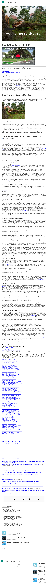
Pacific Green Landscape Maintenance (11, 72)
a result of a (25, 210)
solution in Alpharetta (9, 264)
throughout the (16, 165)
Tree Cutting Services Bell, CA (9, 362)
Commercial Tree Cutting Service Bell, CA (11, 374)
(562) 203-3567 (5, 71)
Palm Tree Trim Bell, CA (7, 373)
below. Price (4, 286)
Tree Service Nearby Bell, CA (8, 392)
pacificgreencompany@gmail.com (13, 349)
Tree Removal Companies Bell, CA (10, 361)
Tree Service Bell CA (9, 28)
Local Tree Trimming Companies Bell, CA (11, 364)
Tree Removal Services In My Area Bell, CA (11, 391)
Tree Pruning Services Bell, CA (9, 372)
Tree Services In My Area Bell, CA (9, 407)
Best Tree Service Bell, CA (8, 412)
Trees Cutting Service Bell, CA (9, 375)
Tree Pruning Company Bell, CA (9, 365)
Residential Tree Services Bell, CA (9, 420)
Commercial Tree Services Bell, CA (10, 368)
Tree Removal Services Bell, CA (9, 402)
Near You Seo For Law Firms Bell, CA (10, 443)
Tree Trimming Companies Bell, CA (10, 401)
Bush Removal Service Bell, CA (9, 386)
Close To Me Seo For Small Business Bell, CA (12, 441)
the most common (41, 279)
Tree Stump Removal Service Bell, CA (10, 382)
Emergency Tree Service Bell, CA (9, 359)
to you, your (11, 180)
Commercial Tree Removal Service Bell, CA (12, 414)
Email (41, 499)
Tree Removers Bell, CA (7, 384)
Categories (43, 2)
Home (36, 2)
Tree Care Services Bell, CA (8, 428)
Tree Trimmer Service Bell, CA (9, 380)
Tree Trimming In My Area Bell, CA (10, 367)
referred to (33, 315)
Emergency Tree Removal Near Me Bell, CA (12, 398)
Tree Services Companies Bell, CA (9, 388)
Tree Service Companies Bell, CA (9, 421)
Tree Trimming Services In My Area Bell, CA (12, 383)
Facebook (18, 499)
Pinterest (33, 499)
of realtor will (17, 85)
